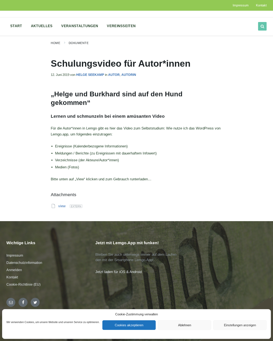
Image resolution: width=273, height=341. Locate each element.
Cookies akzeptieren (129, 325)
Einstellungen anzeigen (240, 325)
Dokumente (79, 43)
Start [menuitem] (16, 26)
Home (55, 43)
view (62, 206)
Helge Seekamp (90, 74)
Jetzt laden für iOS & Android (118, 272)
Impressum (14, 255)
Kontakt (12, 277)
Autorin (128, 74)
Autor (114, 74)
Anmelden (14, 270)
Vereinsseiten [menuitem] (121, 26)
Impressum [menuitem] (241, 5)
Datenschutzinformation (24, 263)
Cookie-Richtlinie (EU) (23, 284)
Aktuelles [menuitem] (42, 26)
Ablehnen (184, 325)
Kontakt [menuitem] (261, 5)
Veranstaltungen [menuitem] (79, 26)
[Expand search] (262, 26)
